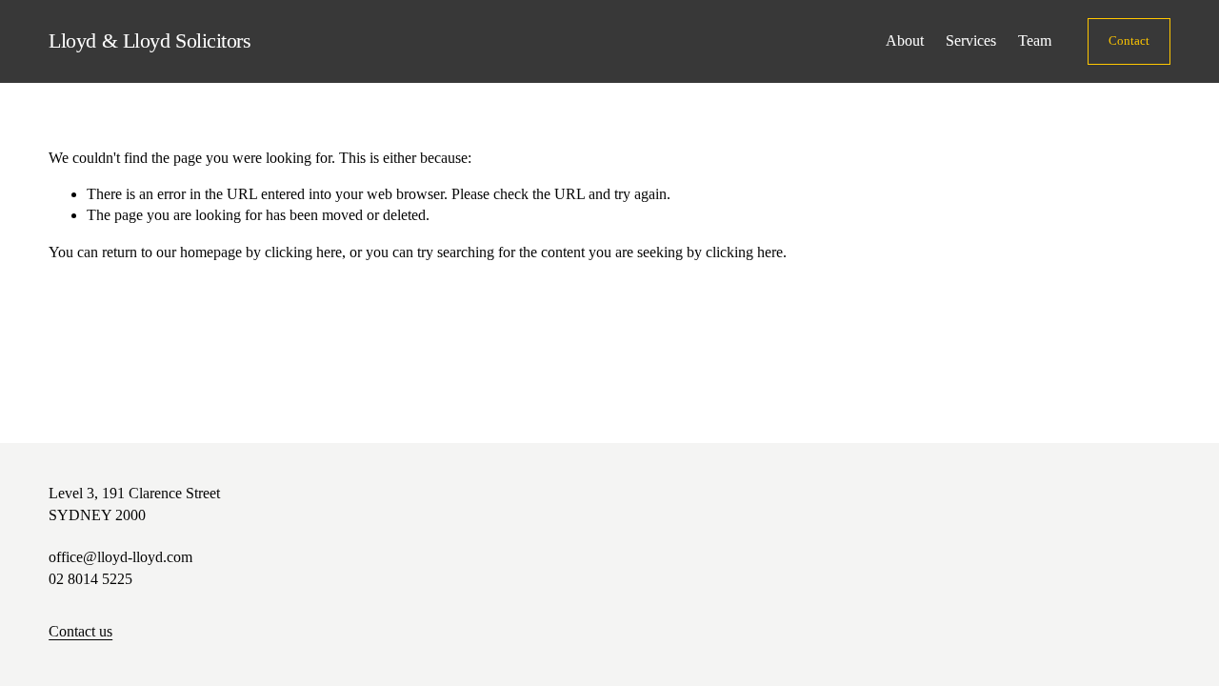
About (905, 40)
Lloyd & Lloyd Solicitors (149, 40)
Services (971, 40)
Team (1034, 40)
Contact (1129, 41)
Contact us (80, 631)
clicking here (303, 252)
